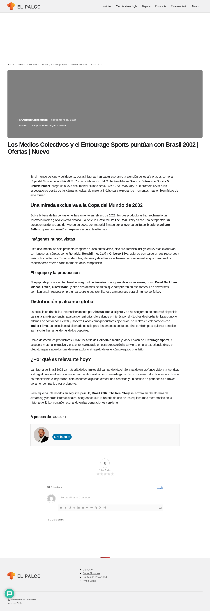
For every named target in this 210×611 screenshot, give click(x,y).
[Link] (96, 507)
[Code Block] (91, 507)
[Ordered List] (78, 507)
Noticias (21, 64)
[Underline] (70, 507)
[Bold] (61, 507)
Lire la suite (62, 436)
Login (160, 487)
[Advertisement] (105, 36)
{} (100, 507)
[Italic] (65, 507)
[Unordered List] (83, 507)
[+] (104, 507)
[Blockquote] (87, 507)
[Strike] (74, 507)
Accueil (10, 64)
